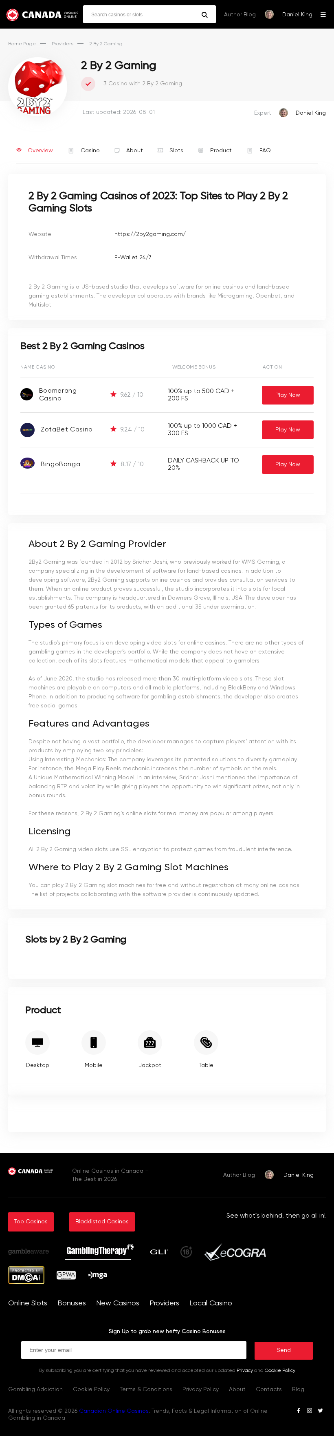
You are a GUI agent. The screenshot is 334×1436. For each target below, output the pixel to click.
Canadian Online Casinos (114, 1411)
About (134, 150)
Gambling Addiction (35, 1389)
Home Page (22, 44)
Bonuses (71, 1303)
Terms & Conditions (146, 1389)
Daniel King (297, 15)
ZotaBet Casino (67, 430)
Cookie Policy (280, 1370)
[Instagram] (309, 1412)
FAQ (265, 150)
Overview (40, 150)
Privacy (245, 1370)
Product (221, 150)
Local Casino (210, 1303)
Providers (62, 44)
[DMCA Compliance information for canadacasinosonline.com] (26, 1282)
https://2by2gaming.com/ (150, 234)
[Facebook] (298, 1412)
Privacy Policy (200, 1389)
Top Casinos (31, 1222)
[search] (205, 15)
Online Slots (27, 1303)
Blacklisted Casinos (102, 1222)
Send (284, 1350)
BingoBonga (60, 464)
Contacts (269, 1389)
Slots (176, 150)
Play (287, 395)
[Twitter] (320, 1412)
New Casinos (117, 1303)
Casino (90, 150)
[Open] (323, 14)
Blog (298, 1389)
